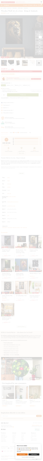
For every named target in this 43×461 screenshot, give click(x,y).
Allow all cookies (22, 454)
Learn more (19, 451)
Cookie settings (34, 454)
